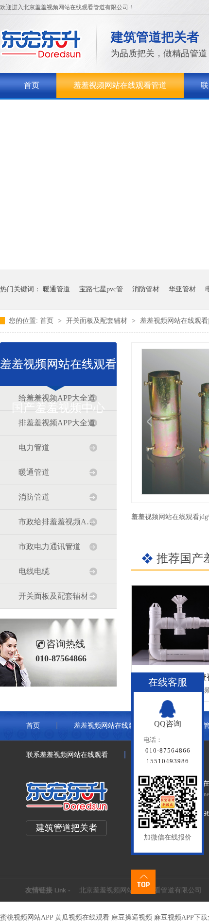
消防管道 (34, 497)
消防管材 (145, 289)
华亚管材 (182, 289)
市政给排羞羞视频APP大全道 (57, 522)
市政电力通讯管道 (49, 546)
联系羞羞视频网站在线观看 (67, 754)
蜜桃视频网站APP (26, 917)
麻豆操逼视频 (131, 917)
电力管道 (34, 447)
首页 (31, 85)
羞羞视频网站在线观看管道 (120, 85)
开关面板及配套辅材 (97, 320)
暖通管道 (56, 289)
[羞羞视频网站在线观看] (41, 56)
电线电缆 (34, 571)
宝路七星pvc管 (101, 289)
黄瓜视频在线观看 (82, 917)
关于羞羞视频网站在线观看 (70, 110)
